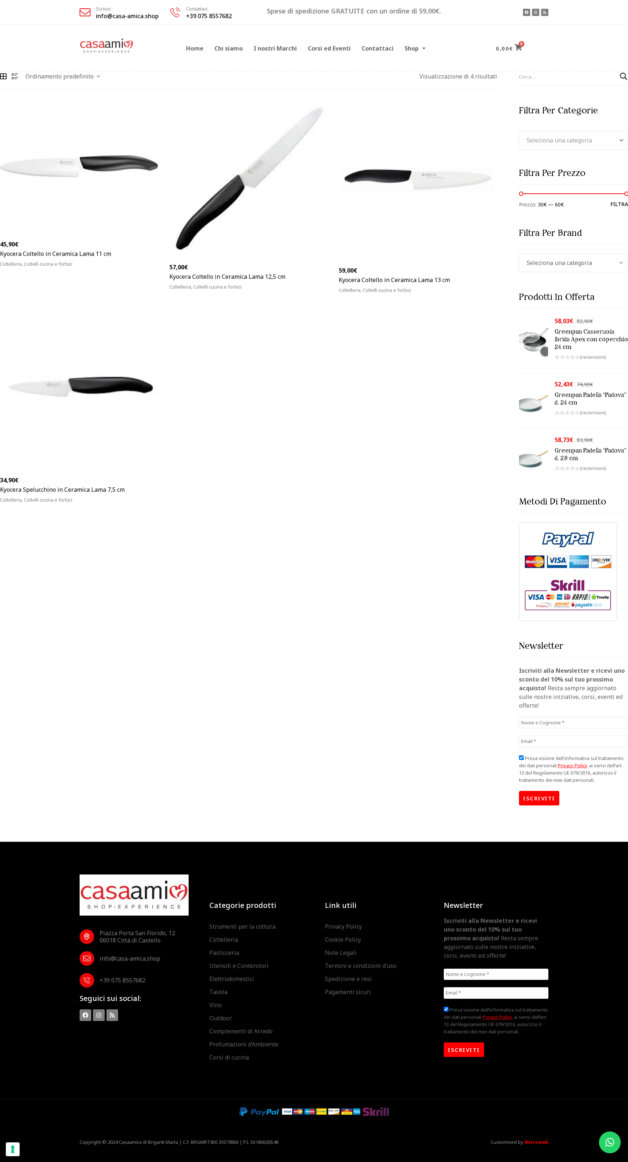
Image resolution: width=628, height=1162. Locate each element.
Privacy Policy (572, 765)
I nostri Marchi (275, 48)
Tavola (218, 992)
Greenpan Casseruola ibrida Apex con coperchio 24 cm (591, 339)
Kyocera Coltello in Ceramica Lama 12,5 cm (227, 277)
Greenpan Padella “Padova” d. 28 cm (590, 454)
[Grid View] (3, 76)
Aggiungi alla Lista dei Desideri (143, 268)
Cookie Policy (343, 940)
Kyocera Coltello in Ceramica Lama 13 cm (394, 280)
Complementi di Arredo (241, 1031)
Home (195, 48)
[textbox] (573, 140)
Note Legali (341, 953)
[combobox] (573, 140)
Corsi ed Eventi (329, 48)
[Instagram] (535, 12)
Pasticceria (224, 953)
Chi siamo (228, 48)
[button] (415, 48)
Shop (411, 48)
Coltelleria (223, 940)
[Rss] (544, 12)
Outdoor (220, 1018)
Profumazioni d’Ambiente (243, 1044)
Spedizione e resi (348, 979)
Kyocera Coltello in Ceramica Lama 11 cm (55, 254)
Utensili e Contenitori (239, 966)
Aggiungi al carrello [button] (38, 268)
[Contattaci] (175, 12)
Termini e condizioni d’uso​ (360, 966)
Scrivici (103, 8)
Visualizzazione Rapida (132, 268)
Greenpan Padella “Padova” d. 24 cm (590, 398)
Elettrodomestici (231, 979)
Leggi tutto (195, 291)
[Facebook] (526, 12)
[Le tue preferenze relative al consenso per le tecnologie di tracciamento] (13, 1149)
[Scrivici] (85, 12)
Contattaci (197, 8)
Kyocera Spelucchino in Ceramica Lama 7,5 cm (62, 490)
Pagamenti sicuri (348, 992)
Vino (215, 1005)
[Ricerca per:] (573, 76)
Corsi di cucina (229, 1057)
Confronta (153, 268)
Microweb (536, 1142)
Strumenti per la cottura (242, 926)
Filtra (619, 204)
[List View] (15, 76)
